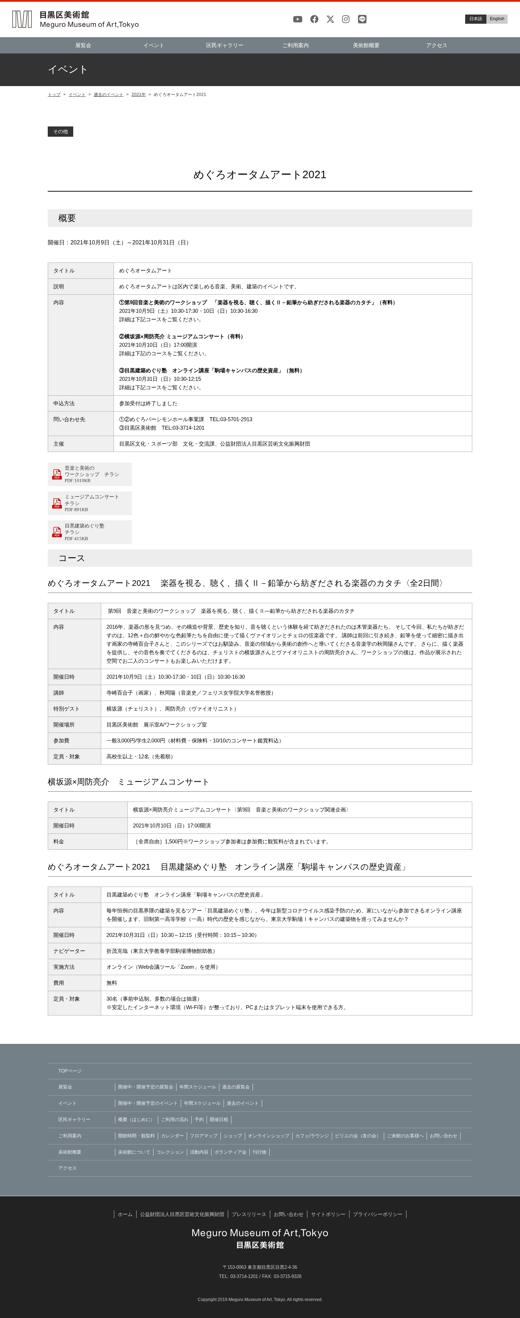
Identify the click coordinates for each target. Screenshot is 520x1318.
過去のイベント (108, 94)
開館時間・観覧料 (136, 1135)
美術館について (134, 1152)
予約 (199, 1119)
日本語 (475, 18)
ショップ (233, 1135)
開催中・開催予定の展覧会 (145, 1087)
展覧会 (83, 45)
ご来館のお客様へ (405, 1135)
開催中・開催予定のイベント (148, 1103)
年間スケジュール (197, 1087)
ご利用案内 (295, 45)
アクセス (436, 45)
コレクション (170, 1152)
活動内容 (199, 1152)
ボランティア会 (230, 1152)
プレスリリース (249, 1214)
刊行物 (259, 1152)
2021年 (139, 94)
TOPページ (70, 1071)
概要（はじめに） (136, 1119)
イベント (153, 45)
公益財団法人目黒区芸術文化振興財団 (182, 1214)
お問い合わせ (443, 1135)
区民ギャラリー (224, 45)
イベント (77, 94)
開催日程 (219, 1119)
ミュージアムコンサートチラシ (92, 503)
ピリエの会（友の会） (358, 1135)
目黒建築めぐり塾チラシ (84, 532)
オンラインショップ (268, 1135)
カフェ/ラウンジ (312, 1135)
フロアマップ (204, 1135)
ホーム (125, 1214)
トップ (54, 94)
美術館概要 (366, 45)
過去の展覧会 (236, 1087)
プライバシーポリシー (378, 1214)
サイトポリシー (328, 1214)
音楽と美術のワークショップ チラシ (92, 474)
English (497, 18)
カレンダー (172, 1135)
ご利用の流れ (175, 1119)
